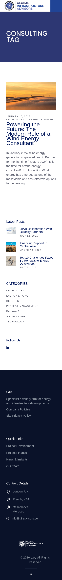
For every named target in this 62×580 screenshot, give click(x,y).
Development (16, 119)
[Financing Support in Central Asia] (11, 247)
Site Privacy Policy (18, 415)
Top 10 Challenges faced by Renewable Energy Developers (36, 260)
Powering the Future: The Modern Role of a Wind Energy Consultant (28, 133)
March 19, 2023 (30, 250)
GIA (33, 557)
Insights (12, 301)
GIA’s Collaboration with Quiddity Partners (36, 230)
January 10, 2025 (18, 116)
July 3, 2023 (28, 267)
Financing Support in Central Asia (33, 245)
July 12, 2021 (29, 235)
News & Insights (17, 459)
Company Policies (18, 409)
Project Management (22, 306)
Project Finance (16, 452)
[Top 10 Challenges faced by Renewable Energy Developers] (11, 261)
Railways (12, 311)
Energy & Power (41, 119)
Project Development (20, 446)
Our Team (12, 466)
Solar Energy (16, 316)
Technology (15, 321)
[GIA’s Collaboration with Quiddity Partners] (11, 230)
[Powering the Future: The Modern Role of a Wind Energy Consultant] (31, 96)
